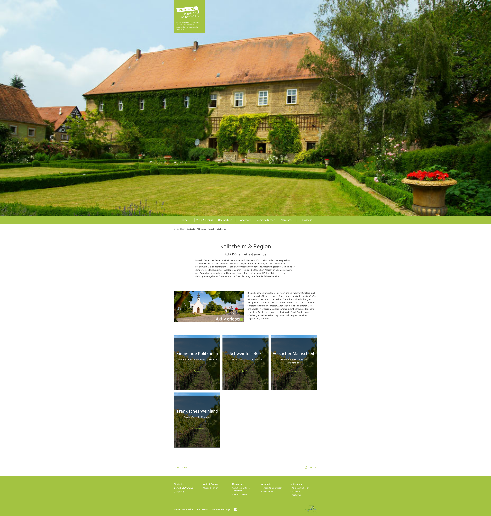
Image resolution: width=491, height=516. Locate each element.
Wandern (296, 491)
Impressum (202, 509)
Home (177, 509)
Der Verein (179, 491)
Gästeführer (268, 491)
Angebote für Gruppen (272, 488)
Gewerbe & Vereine (183, 487)
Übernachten (238, 484)
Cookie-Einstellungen (221, 509)
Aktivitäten (296, 484)
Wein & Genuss (210, 484)
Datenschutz (188, 509)
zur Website (296, 371)
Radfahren (296, 495)
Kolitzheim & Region (300, 488)
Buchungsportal (240, 494)
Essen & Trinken (211, 488)
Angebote (266, 484)
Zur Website (199, 371)
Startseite (191, 229)
